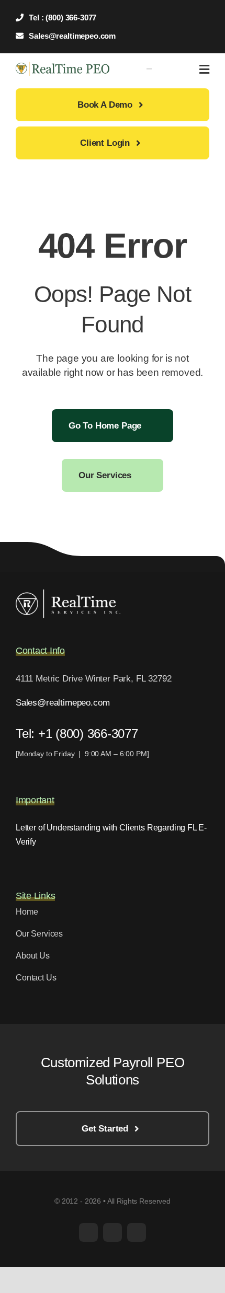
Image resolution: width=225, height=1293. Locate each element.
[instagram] (112, 1232)
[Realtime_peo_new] (62, 66)
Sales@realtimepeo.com (62, 703)
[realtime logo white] (68, 593)
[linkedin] (136, 1232)
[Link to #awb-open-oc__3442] (204, 69)
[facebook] (88, 1232)
